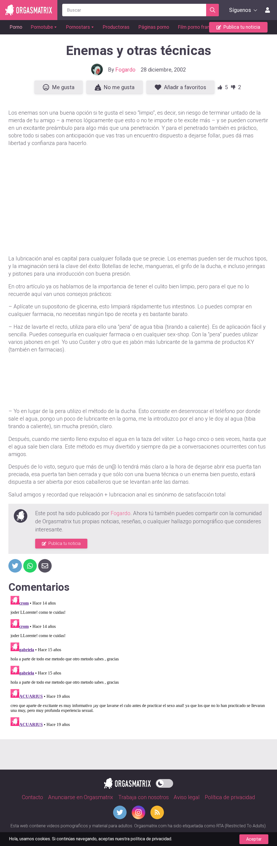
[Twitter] (120, 812)
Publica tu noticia (241, 27)
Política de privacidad (230, 797)
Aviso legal (187, 797)
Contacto (32, 797)
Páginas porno (153, 27)
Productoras (116, 27)
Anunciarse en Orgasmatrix (80, 797)
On (164, 782)
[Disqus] (138, 661)
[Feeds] (157, 812)
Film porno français (198, 27)
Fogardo (125, 69)
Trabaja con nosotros (143, 797)
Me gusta (63, 87)
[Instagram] (138, 812)
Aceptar (254, 839)
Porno (16, 27)
